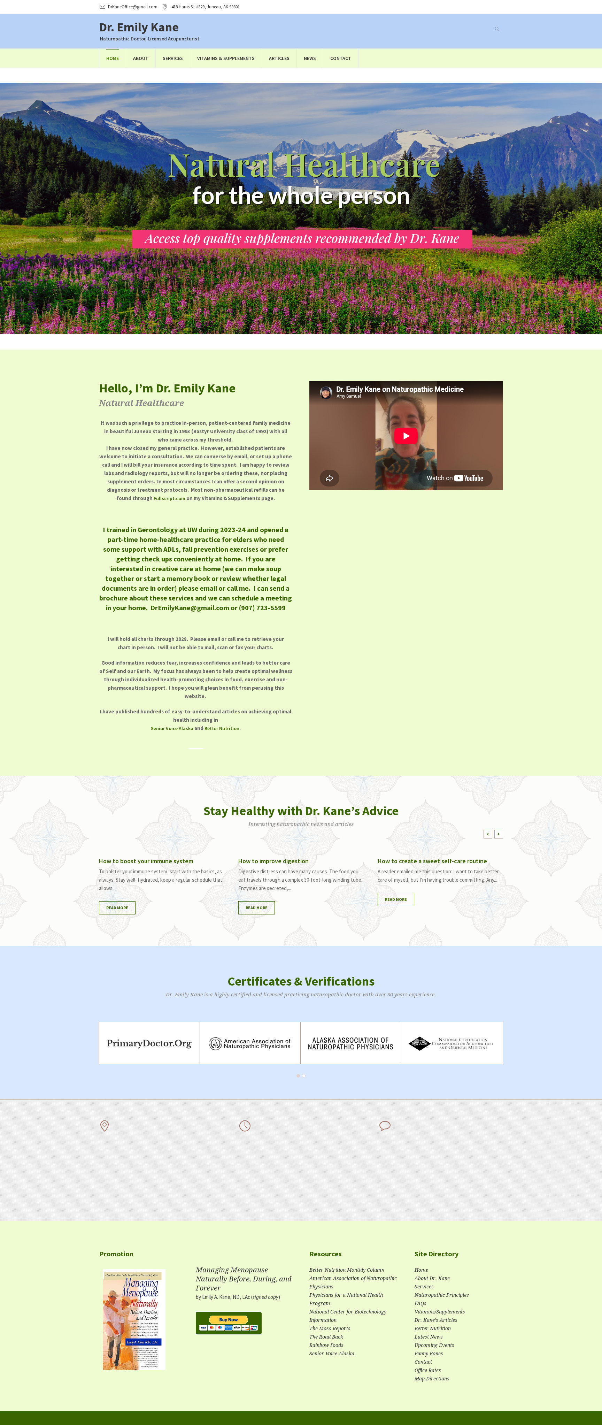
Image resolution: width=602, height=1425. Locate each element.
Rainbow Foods (326, 1345)
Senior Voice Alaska (172, 728)
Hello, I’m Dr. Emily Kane (167, 388)
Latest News (429, 1337)
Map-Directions (432, 1378)
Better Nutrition (221, 728)
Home (421, 1270)
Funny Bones (429, 1353)
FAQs (420, 1303)
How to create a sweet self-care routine (432, 861)
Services (424, 1286)
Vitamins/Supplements (440, 1312)
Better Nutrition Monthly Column (346, 1270)
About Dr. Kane (432, 1278)
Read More (117, 907)
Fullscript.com (169, 498)
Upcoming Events (434, 1345)
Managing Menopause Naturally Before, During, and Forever (244, 1279)
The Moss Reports (329, 1328)
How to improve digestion (273, 861)
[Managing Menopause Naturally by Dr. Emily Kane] (134, 1322)
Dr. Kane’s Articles (436, 1320)
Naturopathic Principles (442, 1295)
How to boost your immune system (146, 861)
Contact (423, 1362)
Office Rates (428, 1370)
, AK (205, 7)
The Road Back (326, 1337)
